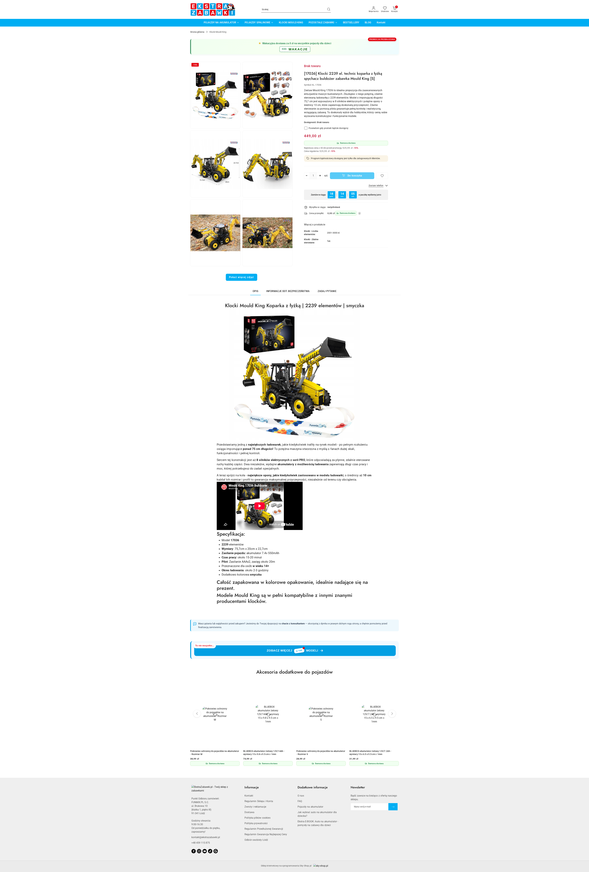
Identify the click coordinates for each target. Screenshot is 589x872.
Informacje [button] (251, 787)
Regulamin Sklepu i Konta (258, 801)
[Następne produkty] (392, 714)
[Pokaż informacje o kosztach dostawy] (359, 213)
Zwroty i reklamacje (255, 806)
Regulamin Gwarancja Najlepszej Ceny (265, 834)
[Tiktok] (210, 851)
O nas (301, 795)
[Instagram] (199, 851)
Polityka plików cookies (257, 817)
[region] (346, 195)
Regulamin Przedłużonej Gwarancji (263, 828)
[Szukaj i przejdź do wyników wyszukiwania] (329, 9)
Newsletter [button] (358, 787)
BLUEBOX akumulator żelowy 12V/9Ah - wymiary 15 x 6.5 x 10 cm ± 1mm (375, 752)
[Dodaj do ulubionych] (382, 175)
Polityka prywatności (256, 823)
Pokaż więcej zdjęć (241, 277)
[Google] (216, 851)
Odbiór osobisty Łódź (256, 839)
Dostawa (249, 812)
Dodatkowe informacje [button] (313, 787)
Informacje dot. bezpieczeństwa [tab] (288, 291)
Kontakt (248, 795)
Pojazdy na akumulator (310, 806)
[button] (215, 95)
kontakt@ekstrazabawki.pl (205, 837)
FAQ (300, 801)
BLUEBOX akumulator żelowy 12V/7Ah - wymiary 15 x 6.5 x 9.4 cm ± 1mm (322, 752)
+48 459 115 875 (200, 842)
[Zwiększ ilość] (320, 175)
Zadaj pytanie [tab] (327, 291)
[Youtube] (204, 851)
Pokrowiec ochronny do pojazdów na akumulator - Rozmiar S (215, 752)
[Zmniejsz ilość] (306, 175)
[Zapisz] (393, 806)
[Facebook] (193, 851)
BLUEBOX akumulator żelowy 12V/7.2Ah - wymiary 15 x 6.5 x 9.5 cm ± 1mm (265, 752)
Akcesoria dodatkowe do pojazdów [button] (294, 671)
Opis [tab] (255, 291)
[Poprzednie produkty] (197, 714)
